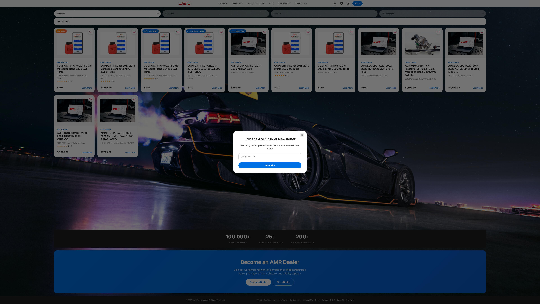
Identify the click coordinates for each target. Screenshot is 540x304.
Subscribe (270, 165)
